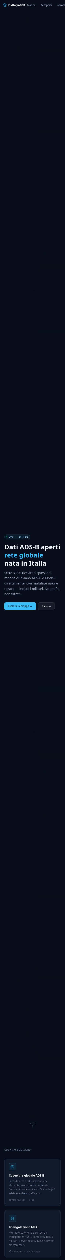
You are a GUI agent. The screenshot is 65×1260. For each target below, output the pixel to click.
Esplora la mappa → (20, 606)
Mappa (31, 5)
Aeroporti (46, 5)
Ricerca (46, 606)
